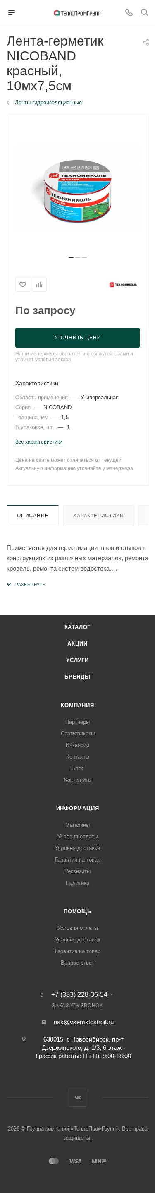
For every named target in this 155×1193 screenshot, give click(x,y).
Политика (77, 883)
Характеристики (98, 515)
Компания (77, 705)
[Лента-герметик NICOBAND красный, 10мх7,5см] (78, 188)
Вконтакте (77, 1098)
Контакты (77, 757)
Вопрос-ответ (77, 963)
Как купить (77, 780)
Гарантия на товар (77, 860)
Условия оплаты (77, 836)
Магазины (77, 825)
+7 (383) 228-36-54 (79, 994)
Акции (77, 644)
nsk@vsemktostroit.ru (84, 1021)
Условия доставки (77, 848)
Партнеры (77, 722)
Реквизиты (77, 871)
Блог (77, 768)
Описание (32, 515)
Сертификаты (78, 733)
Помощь (77, 911)
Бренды (77, 677)
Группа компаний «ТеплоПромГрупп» (73, 1129)
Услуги (77, 660)
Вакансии (77, 745)
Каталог (77, 627)
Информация (77, 808)
